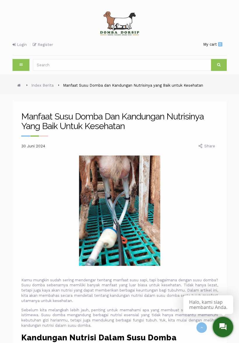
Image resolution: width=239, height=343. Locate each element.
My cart (212, 44)
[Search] (219, 65)
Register (44, 44)
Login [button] (21, 44)
